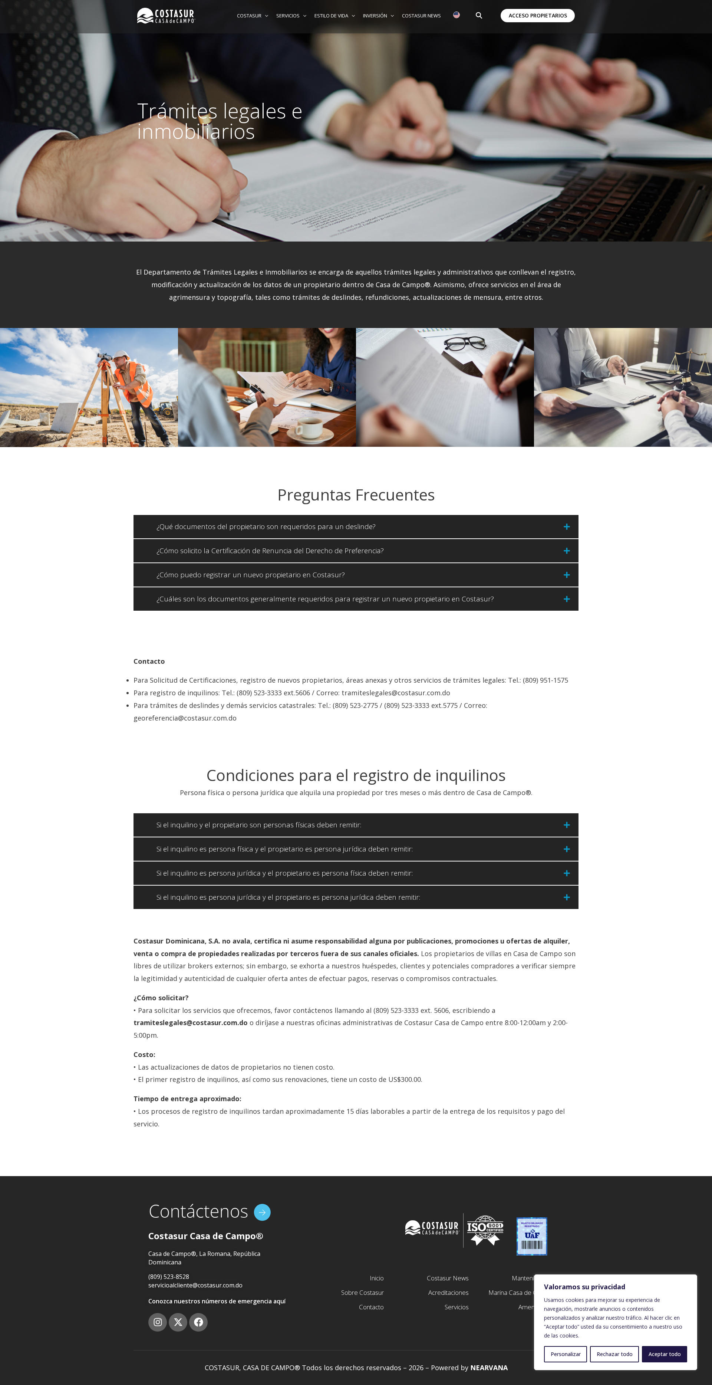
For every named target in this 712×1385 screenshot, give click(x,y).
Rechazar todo (615, 1354)
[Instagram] (157, 1322)
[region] (615, 1322)
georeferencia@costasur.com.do (185, 717)
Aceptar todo (665, 1354)
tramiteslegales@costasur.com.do (396, 692)
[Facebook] (198, 1322)
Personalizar (566, 1354)
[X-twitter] (178, 1322)
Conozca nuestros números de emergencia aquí (217, 1301)
